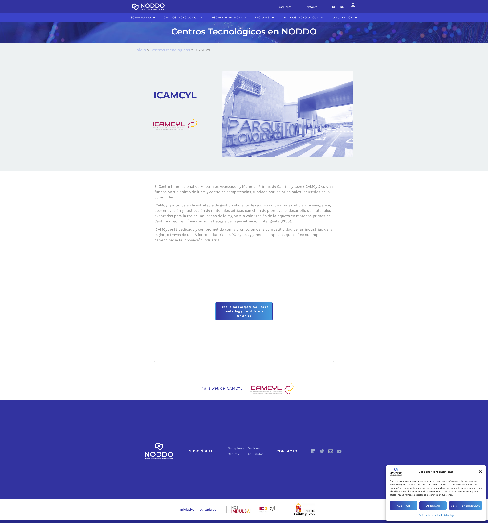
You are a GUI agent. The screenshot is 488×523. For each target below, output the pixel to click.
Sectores (262, 17)
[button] (480, 472)
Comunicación (341, 17)
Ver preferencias (465, 505)
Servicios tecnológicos (300, 17)
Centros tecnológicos (170, 49)
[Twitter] (322, 451)
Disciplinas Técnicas (226, 17)
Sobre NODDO (141, 17)
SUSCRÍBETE (201, 451)
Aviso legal (449, 515)
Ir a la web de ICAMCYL (221, 388)
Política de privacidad (430, 515)
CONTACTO (287, 451)
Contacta (311, 7)
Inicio (140, 49)
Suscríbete (283, 7)
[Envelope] (330, 451)
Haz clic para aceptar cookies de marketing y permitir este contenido (244, 311)
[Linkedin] (313, 451)
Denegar (433, 505)
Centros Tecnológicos (181, 17)
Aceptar (403, 505)
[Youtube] (339, 451)
